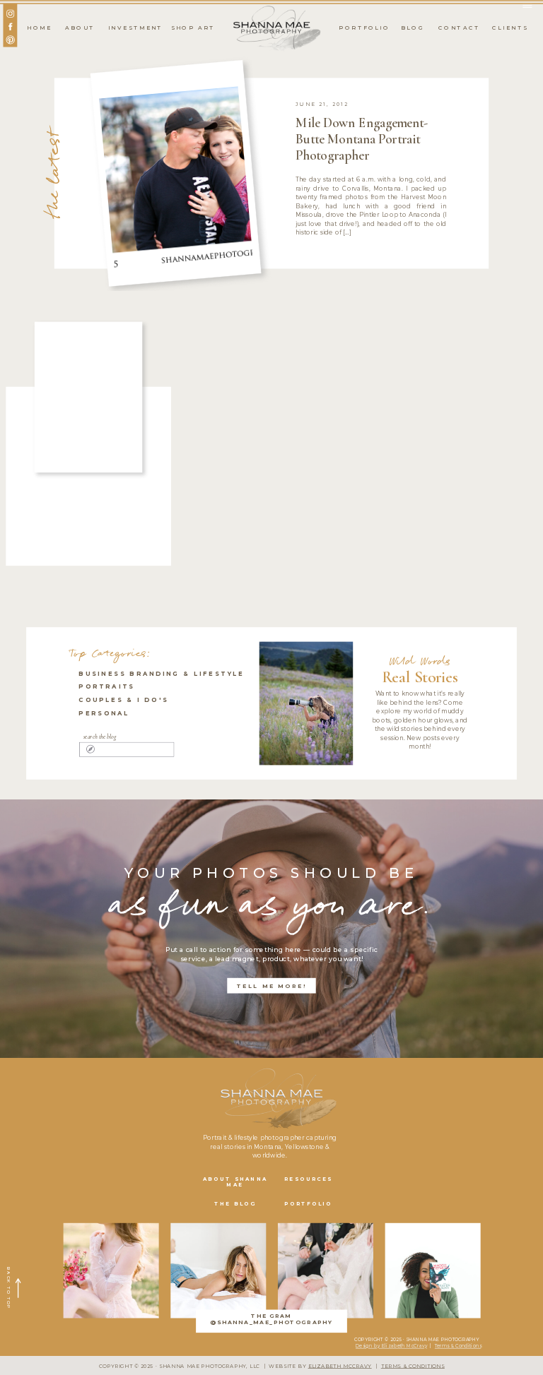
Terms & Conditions (458, 1345)
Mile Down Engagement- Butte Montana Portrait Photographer (362, 139)
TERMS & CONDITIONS (413, 1366)
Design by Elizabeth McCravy (391, 1345)
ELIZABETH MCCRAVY (340, 1366)
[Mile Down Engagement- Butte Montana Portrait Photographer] (175, 172)
